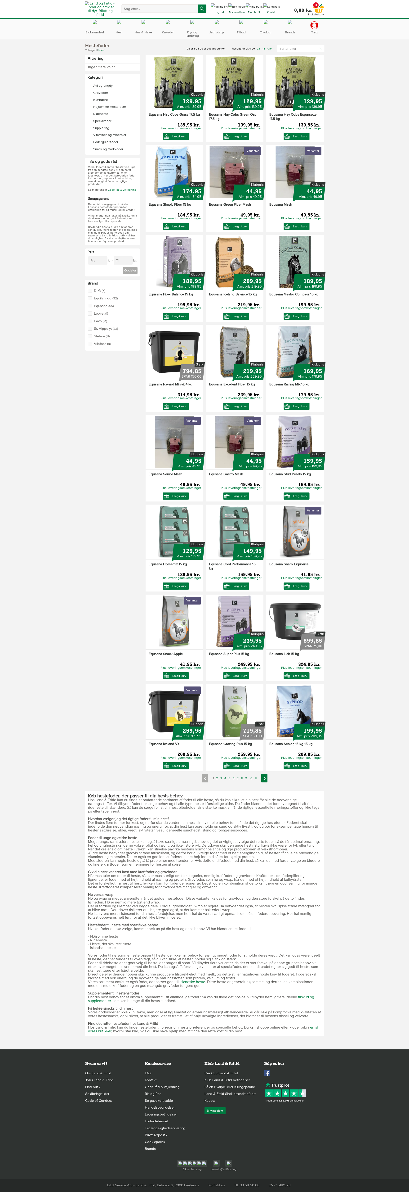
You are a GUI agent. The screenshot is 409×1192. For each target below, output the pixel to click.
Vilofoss (102, 344)
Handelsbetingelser (160, 1107)
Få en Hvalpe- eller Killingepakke (229, 1087)
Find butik (92, 1087)
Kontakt (150, 1080)
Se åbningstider (97, 1094)
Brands (150, 1149)
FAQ (148, 1073)
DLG (99, 291)
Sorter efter (288, 49)
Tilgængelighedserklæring (165, 1128)
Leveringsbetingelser (161, 1114)
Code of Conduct (98, 1100)
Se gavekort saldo (159, 1100)
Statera (102, 336)
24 (259, 48)
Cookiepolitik (155, 1142)
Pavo (100, 321)
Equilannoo (106, 298)
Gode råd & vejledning (122, 190)
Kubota (210, 1100)
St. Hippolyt (106, 329)
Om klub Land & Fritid (221, 1073)
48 (263, 48)
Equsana (104, 306)
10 (250, 778)
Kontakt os (217, 1185)
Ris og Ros (153, 1094)
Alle (269, 48)
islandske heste (192, 982)
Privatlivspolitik (156, 1135)
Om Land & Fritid (98, 1073)
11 (256, 778)
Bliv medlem (215, 1111)
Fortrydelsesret (156, 1121)
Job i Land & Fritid (99, 1080)
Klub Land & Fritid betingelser (227, 1080)
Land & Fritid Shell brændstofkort (230, 1094)
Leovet (101, 314)
